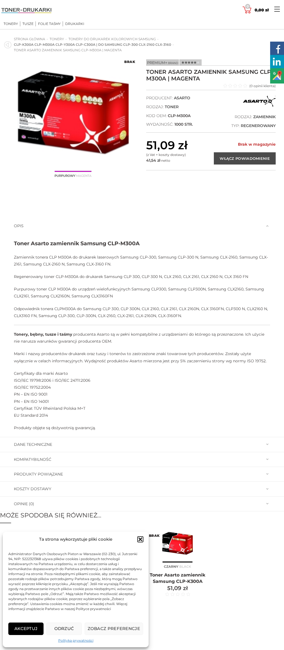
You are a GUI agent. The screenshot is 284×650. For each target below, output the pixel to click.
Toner (172, 106)
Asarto (182, 97)
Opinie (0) (24, 503)
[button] (140, 539)
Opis (19, 225)
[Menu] (277, 9)
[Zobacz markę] (259, 105)
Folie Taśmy (49, 24)
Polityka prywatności (75, 640)
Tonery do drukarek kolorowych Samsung (112, 39)
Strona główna (29, 39)
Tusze (28, 24)
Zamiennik (264, 116)
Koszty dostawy (32, 488)
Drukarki (74, 24)
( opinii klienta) (262, 86)
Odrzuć (64, 628)
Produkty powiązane (38, 474)
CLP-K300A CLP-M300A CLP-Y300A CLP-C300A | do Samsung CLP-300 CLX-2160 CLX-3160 (92, 44)
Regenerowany (258, 125)
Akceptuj (25, 628)
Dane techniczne (33, 444)
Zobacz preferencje (114, 628)
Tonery (11, 24)
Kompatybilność (32, 459)
